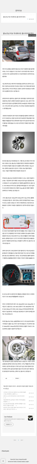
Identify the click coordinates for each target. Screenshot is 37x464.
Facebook (19, 461)
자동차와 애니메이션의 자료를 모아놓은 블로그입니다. (14, 420)
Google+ (27, 461)
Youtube (23, 461)
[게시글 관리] (11, 378)
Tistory (16, 459)
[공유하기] (9, 378)
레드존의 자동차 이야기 (10, 386)
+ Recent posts (5, 451)
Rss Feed (10, 461)
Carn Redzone (8, 417)
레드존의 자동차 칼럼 (22, 386)
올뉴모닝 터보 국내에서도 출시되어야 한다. (14, 17)
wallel (25, 459)
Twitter (15, 461)
